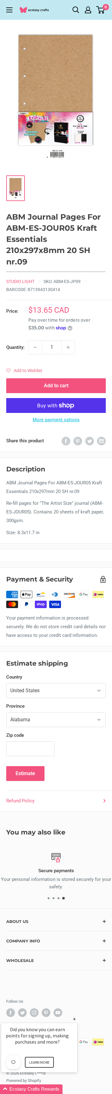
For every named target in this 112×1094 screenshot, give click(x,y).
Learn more (39, 1062)
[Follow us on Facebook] (10, 1012)
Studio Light (20, 281)
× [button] (74, 1019)
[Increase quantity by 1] (68, 347)
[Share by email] (101, 440)
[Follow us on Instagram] (34, 1012)
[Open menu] (9, 9)
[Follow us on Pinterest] (46, 1012)
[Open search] (75, 9)
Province (15, 706)
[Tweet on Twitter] (89, 440)
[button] (24, 370)
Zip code (15, 735)
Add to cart (56, 385)
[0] (101, 10)
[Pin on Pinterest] (77, 440)
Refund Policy (20, 801)
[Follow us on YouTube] (58, 1012)
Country (14, 677)
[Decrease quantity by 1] (35, 347)
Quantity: (15, 347)
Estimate (25, 773)
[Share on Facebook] (66, 440)
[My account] (88, 9)
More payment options (56, 420)
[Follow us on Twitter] (22, 1012)
